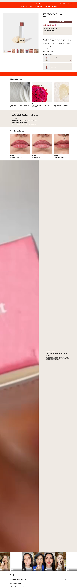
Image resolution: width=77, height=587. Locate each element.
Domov (44, 13)
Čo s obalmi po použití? (17, 583)
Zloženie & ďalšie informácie (48, 51)
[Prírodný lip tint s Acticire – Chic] (55, 25)
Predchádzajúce (3, 31)
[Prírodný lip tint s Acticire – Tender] (54, 25)
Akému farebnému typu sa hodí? (49, 46)
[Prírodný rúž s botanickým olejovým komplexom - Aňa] (46, 58)
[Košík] (74, 4)
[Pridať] (70, 60)
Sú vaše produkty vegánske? (18, 579)
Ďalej (68, 92)
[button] (22, 6)
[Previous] (3, 0)
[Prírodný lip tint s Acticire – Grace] (47, 25)
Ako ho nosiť (45, 48)
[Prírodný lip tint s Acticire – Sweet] (52, 25)
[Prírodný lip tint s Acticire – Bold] (45, 25)
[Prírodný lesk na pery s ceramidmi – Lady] (46, 66)
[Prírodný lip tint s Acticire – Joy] (49, 25)
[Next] (73, 0)
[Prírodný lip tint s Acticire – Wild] (50, 25)
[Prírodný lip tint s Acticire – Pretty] (44, 25)
